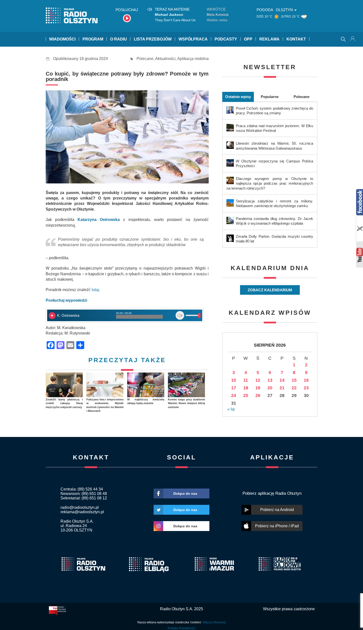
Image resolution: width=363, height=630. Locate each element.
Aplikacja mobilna (193, 59)
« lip (231, 409)
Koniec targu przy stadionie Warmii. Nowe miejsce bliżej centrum (186, 403)
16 (306, 380)
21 (282, 387)
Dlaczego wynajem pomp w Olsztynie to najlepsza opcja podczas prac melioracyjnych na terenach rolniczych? (269, 183)
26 (257, 395)
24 (233, 395)
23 (306, 387)
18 (245, 387)
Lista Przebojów (153, 39)
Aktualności (165, 59)
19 (257, 387)
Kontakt (296, 39)
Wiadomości (62, 39)
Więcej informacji (214, 622)
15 (294, 380)
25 (245, 395)
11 (245, 380)
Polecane (145, 59)
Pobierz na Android (277, 510)
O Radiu (118, 39)
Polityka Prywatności (181, 628)
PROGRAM (92, 39)
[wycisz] (180, 315)
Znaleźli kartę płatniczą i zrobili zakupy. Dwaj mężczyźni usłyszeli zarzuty (64, 403)
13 (269, 380)
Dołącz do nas (185, 493)
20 (269, 387)
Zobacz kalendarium (270, 290)
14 (282, 380)
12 (257, 380)
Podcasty (226, 39)
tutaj (95, 290)
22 (294, 387)
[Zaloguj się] (353, 39)
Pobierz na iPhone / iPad (277, 526)
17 (233, 387)
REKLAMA (269, 39)
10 (233, 380)
